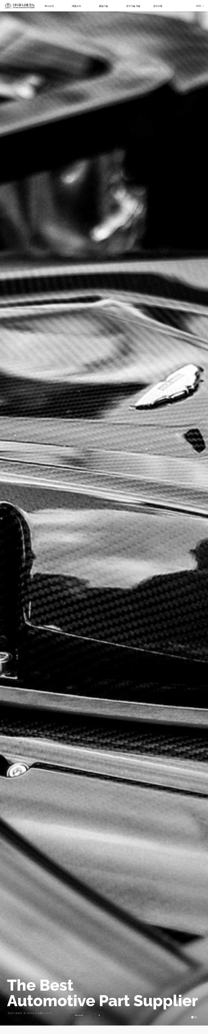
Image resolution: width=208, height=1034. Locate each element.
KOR (198, 5)
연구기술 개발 (133, 5)
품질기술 (103, 5)
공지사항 (157, 5)
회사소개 (49, 5)
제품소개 (76, 5)
